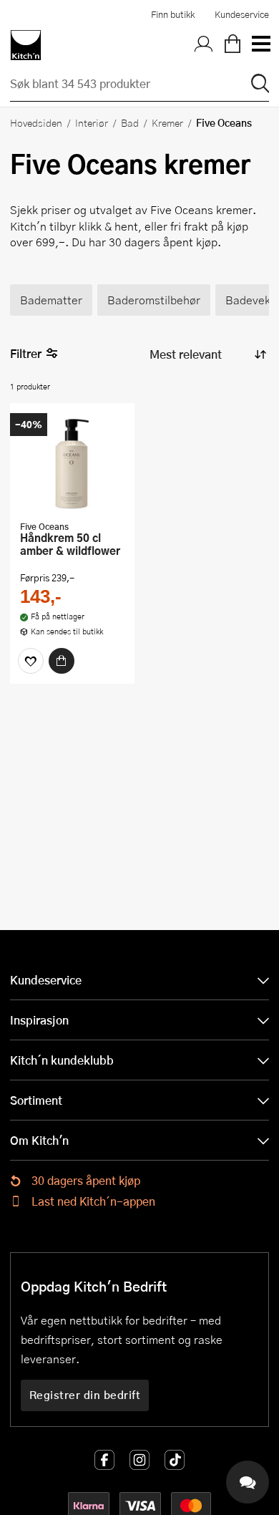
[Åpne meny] (260, 45)
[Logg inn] (204, 45)
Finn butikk (173, 14)
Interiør (91, 122)
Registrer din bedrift (85, 1395)
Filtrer (25, 353)
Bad (130, 122)
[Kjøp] (61, 661)
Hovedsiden (36, 122)
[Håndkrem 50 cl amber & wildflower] (72, 463)
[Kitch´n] (25, 45)
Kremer (167, 122)
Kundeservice (242, 14)
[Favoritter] (31, 661)
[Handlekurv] (232, 45)
